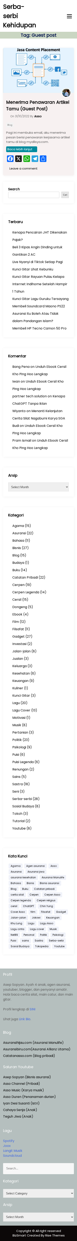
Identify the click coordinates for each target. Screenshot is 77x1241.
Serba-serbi (22, 799)
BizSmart (20, 1235)
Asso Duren (12, 1096)
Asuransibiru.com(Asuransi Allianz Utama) (36, 1049)
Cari (65, 195)
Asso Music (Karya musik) (23, 1090)
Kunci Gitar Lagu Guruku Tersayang (40, 298)
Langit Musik (12, 1150)
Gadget (18, 636)
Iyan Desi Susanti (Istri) (21, 1103)
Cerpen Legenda (25, 592)
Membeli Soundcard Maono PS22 (38, 306)
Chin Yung (46, 906)
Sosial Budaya (23, 806)
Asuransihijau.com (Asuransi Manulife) (33, 1042)
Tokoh (17, 813)
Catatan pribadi (44, 889)
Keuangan (20, 680)
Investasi (19, 644)
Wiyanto (19, 411)
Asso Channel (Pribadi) (21, 1083)
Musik (16, 725)
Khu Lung (16, 923)
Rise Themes (55, 1235)
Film (15, 621)
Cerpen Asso (52, 894)
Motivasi (18, 717)
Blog (9, 124)
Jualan (17, 658)
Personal (29, 935)
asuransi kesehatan (23, 877)
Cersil (16, 599)
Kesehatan (21, 673)
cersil (14, 906)
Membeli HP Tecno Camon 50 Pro (39, 328)
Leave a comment (23, 168)
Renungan (20, 769)
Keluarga (19, 666)
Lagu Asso (46, 923)
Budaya (18, 562)
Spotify (8, 1140)
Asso (54, 866)
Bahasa (18, 540)
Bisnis (16, 548)
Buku (16, 570)
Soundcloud (12, 1155)
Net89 (14, 935)
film (33, 912)
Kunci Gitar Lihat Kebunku (32, 269)
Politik (17, 739)
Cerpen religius (46, 900)
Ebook (17, 614)
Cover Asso (18, 912)
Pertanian (20, 732)
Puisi (15, 754)
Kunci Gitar (21, 695)
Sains (16, 776)
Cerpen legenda (21, 900)
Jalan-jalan (21, 651)
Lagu (16, 703)
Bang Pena (21, 366)
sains (25, 940)
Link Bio (24, 1019)
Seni (15, 791)
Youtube (19, 828)
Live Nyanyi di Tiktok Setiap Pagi (37, 262)
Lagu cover (37, 929)
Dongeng (19, 607)
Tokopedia (41, 946)
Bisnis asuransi (49, 883)
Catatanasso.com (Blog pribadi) (29, 1055)
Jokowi (36, 917)
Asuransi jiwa (36, 871)
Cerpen (18, 584)
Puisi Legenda (23, 762)
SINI (32, 1009)
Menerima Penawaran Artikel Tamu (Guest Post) (37, 105)
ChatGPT (28, 906)
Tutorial (18, 821)
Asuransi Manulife (53, 877)
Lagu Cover (21, 710)
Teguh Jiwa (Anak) (18, 1116)
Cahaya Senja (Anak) (20, 1110)
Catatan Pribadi (25, 577)
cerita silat (17, 894)
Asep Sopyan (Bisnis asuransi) (27, 1077)
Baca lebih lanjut (19, 149)
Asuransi (19, 533)
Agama (18, 525)
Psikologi (19, 747)
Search (14, 189)
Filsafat (18, 629)
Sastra (17, 784)
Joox (7, 1145)
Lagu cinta (17, 929)
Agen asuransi (35, 866)
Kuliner (17, 688)
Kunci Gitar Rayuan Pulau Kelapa (38, 276)
